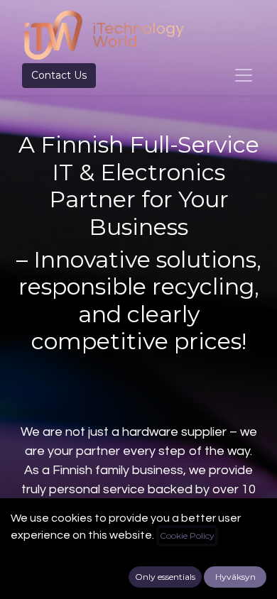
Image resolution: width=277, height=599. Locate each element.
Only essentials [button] (165, 576)
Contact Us (59, 75)
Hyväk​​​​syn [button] (235, 576)
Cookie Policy (187, 535)
